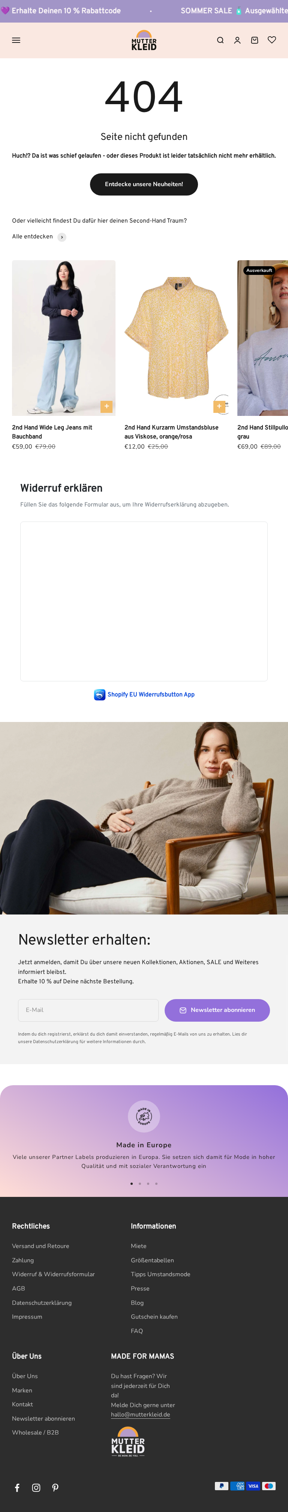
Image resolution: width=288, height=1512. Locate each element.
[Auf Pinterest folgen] (55, 1488)
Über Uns (25, 1376)
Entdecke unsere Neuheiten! (144, 184)
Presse (140, 1289)
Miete (139, 1246)
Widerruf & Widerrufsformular (53, 1274)
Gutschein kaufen (154, 1317)
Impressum (27, 1317)
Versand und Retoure (40, 1246)
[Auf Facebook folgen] (17, 1488)
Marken (22, 1390)
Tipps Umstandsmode (160, 1274)
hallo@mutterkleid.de (140, 1414)
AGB (18, 1289)
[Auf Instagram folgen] (36, 1488)
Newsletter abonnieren (43, 1419)
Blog (137, 1303)
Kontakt (22, 1404)
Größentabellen (152, 1260)
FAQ (137, 1331)
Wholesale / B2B (35, 1433)
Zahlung (23, 1260)
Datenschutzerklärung (42, 1303)
